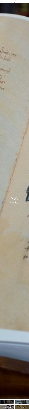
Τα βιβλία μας (7, 401)
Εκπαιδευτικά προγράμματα (22, 401)
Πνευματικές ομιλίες (21, 407)
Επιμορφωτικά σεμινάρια (7, 407)
